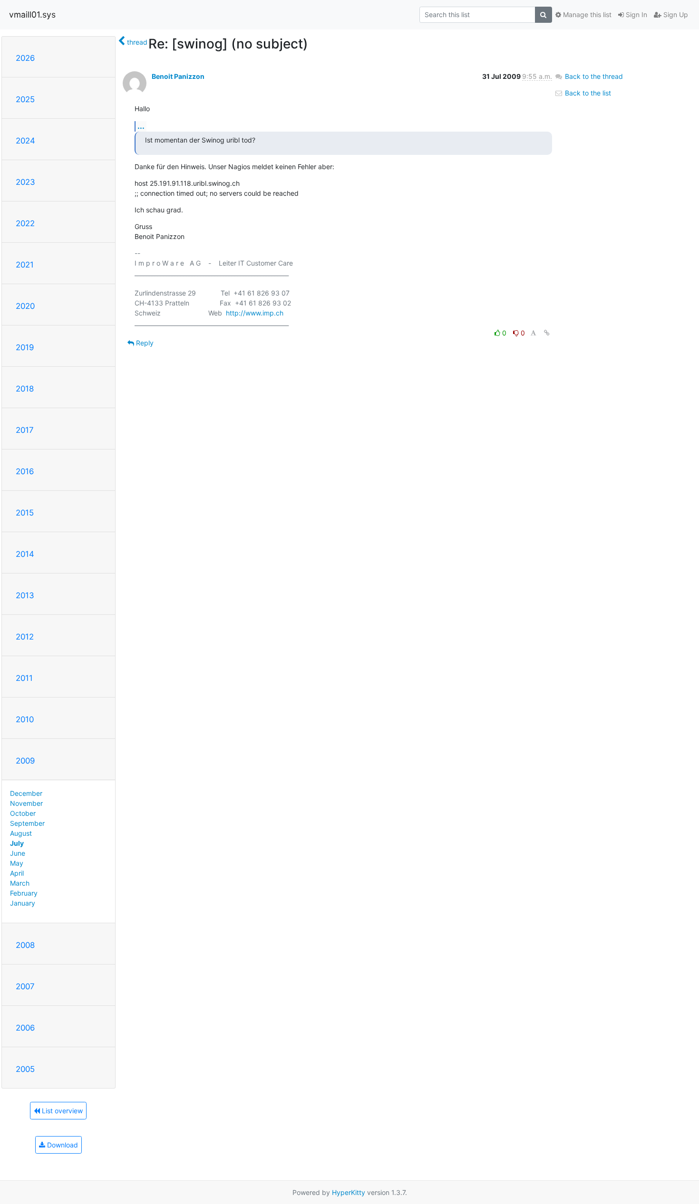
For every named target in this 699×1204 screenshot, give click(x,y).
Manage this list (586, 14)
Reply (144, 343)
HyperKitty (348, 1192)
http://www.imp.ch (254, 313)
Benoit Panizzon (178, 76)
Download (61, 1145)
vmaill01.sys (32, 14)
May (16, 863)
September (27, 823)
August (21, 833)
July (17, 843)
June (17, 853)
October (23, 813)
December (26, 793)
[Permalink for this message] (547, 333)
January (22, 903)
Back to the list (587, 93)
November (26, 803)
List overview (61, 1111)
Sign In (635, 14)
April (17, 873)
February (24, 893)
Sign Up (674, 14)
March (19, 883)
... (141, 126)
